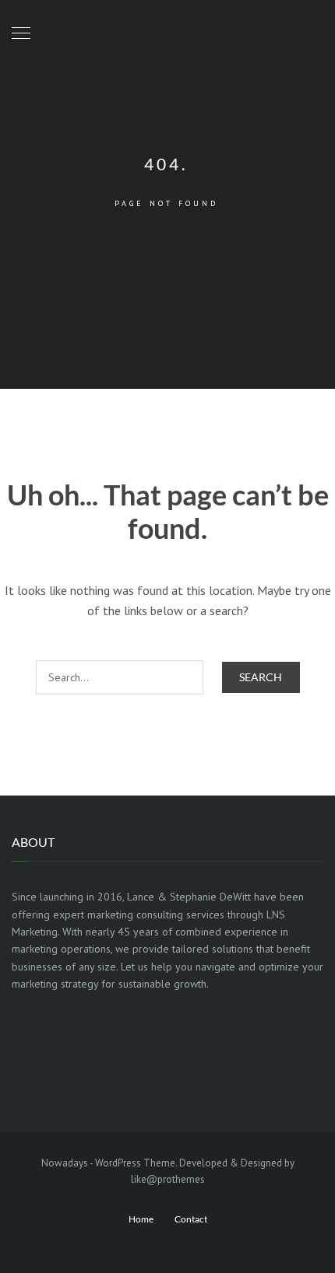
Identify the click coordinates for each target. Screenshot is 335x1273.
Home (141, 1219)
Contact (191, 1219)
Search (260, 677)
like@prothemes (168, 1179)
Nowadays (64, 1163)
